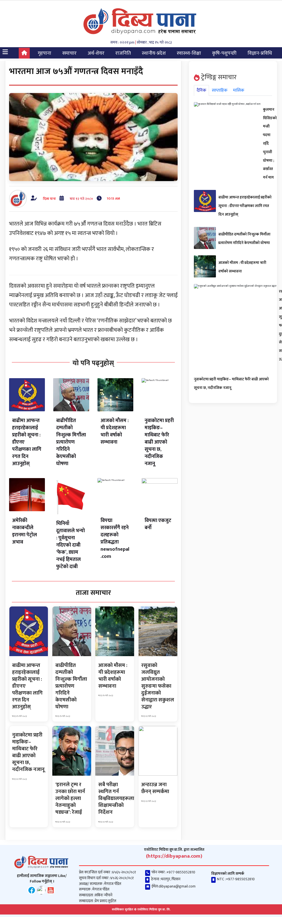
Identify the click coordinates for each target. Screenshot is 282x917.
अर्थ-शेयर (96, 53)
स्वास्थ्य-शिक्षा (189, 53)
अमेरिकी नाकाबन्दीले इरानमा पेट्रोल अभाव (24, 531)
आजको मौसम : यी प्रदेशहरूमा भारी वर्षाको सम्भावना (115, 431)
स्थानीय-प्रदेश (154, 53)
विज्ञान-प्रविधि (260, 53)
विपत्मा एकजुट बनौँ (158, 524)
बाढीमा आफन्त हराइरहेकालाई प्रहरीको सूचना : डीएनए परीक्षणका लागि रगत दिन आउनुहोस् (245, 206)
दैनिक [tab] (201, 90)
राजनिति (123, 53)
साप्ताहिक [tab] (219, 90)
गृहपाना (44, 53)
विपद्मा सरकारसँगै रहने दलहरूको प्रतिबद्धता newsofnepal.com (115, 538)
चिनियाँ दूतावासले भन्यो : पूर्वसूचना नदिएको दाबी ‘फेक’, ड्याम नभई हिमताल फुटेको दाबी (70, 545)
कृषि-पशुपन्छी (224, 53)
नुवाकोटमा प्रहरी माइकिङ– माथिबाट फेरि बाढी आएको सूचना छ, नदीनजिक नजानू (159, 442)
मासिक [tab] (238, 90)
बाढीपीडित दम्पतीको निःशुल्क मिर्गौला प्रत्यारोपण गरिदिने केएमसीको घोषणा (71, 442)
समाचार (69, 53)
